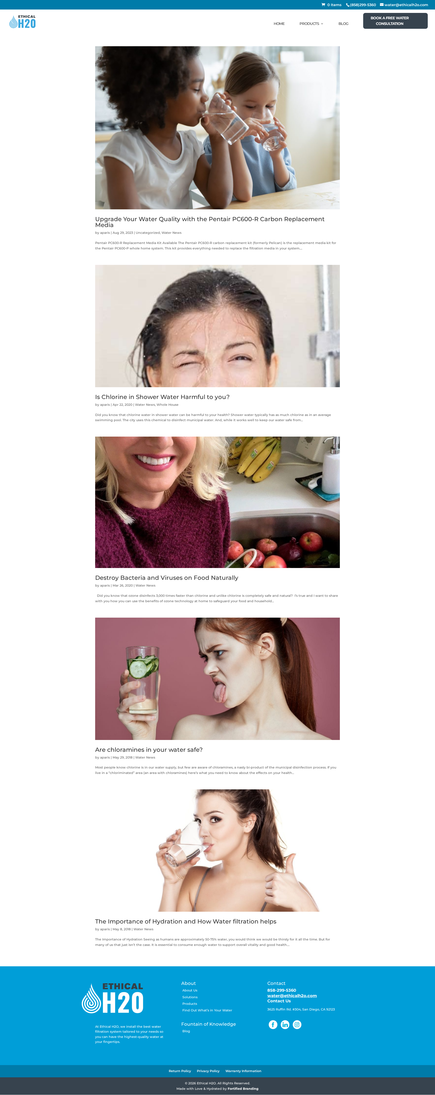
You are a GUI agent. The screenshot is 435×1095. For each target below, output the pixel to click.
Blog (186, 1031)
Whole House (168, 405)
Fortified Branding (243, 1089)
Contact (276, 983)
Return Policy (180, 1071)
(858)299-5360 (363, 5)
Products (189, 1004)
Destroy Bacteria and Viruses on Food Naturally (166, 577)
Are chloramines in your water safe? (149, 749)
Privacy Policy (208, 1071)
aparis (105, 233)
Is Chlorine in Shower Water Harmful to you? (162, 397)
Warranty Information (243, 1071)
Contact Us (279, 1000)
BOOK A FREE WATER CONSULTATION (390, 21)
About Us (189, 990)
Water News (171, 233)
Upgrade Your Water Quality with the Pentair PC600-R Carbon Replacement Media (210, 222)
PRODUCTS (309, 24)
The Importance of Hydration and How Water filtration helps (185, 921)
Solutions (190, 997)
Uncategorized (148, 233)
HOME (279, 24)
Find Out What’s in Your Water (207, 1010)
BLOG (343, 24)
